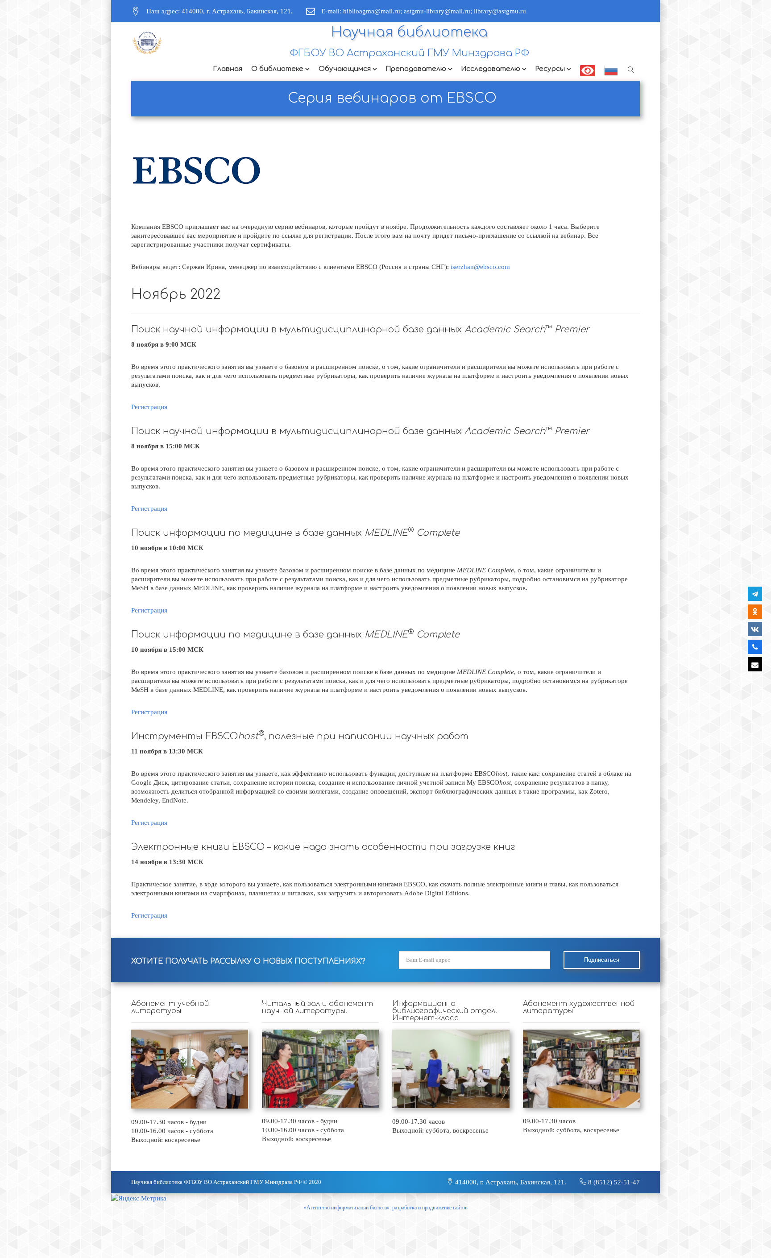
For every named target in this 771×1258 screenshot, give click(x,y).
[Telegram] (755, 594)
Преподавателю (416, 69)
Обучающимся (345, 69)
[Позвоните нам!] (755, 647)
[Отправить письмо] (755, 664)
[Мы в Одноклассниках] (755, 611)
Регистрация (149, 406)
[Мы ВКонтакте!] (755, 629)
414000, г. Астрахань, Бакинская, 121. (509, 1182)
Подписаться (601, 959)
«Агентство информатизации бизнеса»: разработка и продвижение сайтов (386, 1207)
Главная (227, 69)
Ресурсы (550, 69)
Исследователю (490, 69)
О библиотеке (277, 69)
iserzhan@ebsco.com (480, 266)
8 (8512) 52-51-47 (613, 1182)
